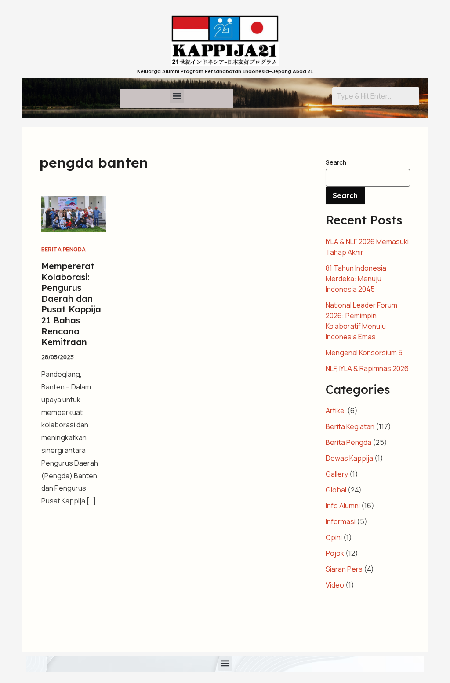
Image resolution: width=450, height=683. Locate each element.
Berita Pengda (63, 249)
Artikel (336, 410)
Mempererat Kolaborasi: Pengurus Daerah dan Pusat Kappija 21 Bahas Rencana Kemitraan (71, 304)
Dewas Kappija (349, 458)
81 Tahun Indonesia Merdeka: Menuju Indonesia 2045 (356, 278)
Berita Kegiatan (350, 426)
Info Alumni (343, 505)
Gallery (337, 474)
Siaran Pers (344, 569)
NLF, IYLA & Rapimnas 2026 (367, 368)
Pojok (335, 553)
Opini (334, 537)
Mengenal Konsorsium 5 (364, 352)
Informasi (341, 521)
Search (336, 162)
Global (336, 490)
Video (335, 585)
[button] (177, 96)
